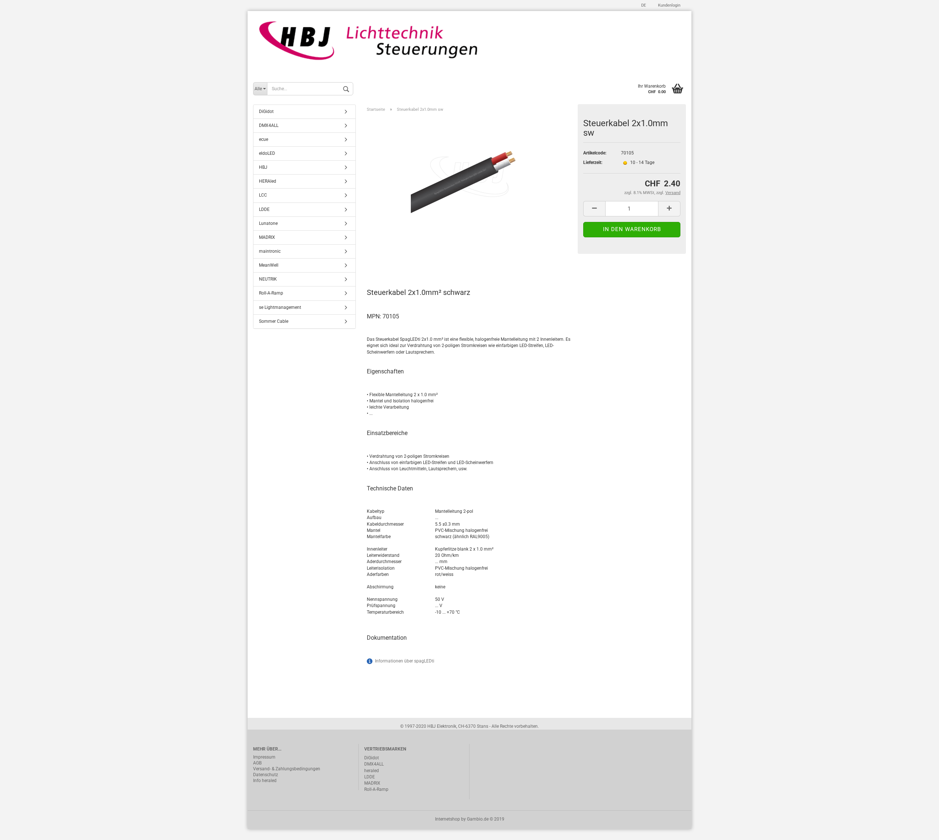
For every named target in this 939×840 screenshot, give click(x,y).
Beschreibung (394, 260)
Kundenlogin (668, 5)
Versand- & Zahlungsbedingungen (286, 769)
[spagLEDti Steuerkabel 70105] (469, 172)
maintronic (270, 251)
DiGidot (266, 111)
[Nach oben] (919, 829)
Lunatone (268, 223)
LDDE (264, 209)
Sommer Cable (273, 321)
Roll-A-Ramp (271, 293)
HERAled (267, 181)
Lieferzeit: (592, 162)
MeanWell (268, 265)
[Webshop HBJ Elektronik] (469, 44)
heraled (371, 770)
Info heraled (265, 780)
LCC (263, 195)
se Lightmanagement (280, 307)
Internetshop (447, 819)
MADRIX (267, 237)
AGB (257, 763)
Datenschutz (265, 775)
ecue (263, 139)
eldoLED (267, 153)
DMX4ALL (268, 125)
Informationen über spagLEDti (404, 661)
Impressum (264, 757)
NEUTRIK (268, 279)
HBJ (263, 167)
